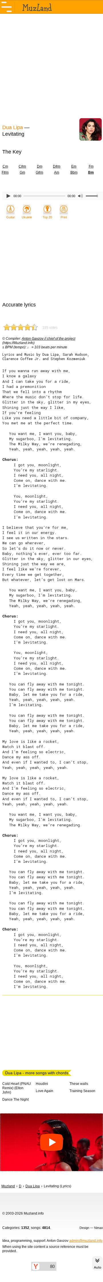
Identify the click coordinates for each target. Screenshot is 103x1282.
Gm (22, 172)
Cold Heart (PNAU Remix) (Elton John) (16, 1088)
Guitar (10, 217)
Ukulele (27, 217)
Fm (91, 166)
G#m (39, 172)
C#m (22, 166)
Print (64, 217)
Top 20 (47, 217)
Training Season (82, 1091)
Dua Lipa (12, 127)
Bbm (74, 172)
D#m (56, 166)
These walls (79, 1084)
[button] (51, 1142)
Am (56, 172)
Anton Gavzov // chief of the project (48, 339)
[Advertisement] (51, 68)
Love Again (44, 1091)
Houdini (42, 1084)
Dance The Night (15, 1100)
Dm (39, 166)
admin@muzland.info (85, 1241)
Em (73, 166)
